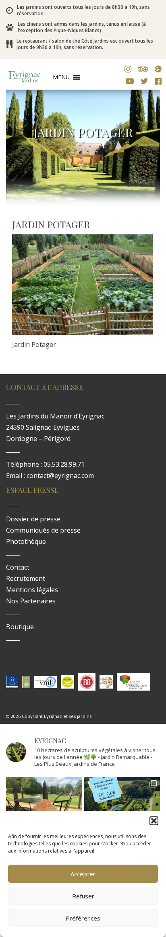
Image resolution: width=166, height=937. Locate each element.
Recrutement (25, 578)
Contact (17, 567)
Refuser (83, 896)
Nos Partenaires (31, 601)
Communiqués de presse (43, 530)
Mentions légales (32, 589)
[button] (154, 821)
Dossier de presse (33, 519)
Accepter (83, 874)
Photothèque (26, 541)
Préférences (83, 918)
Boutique (20, 626)
